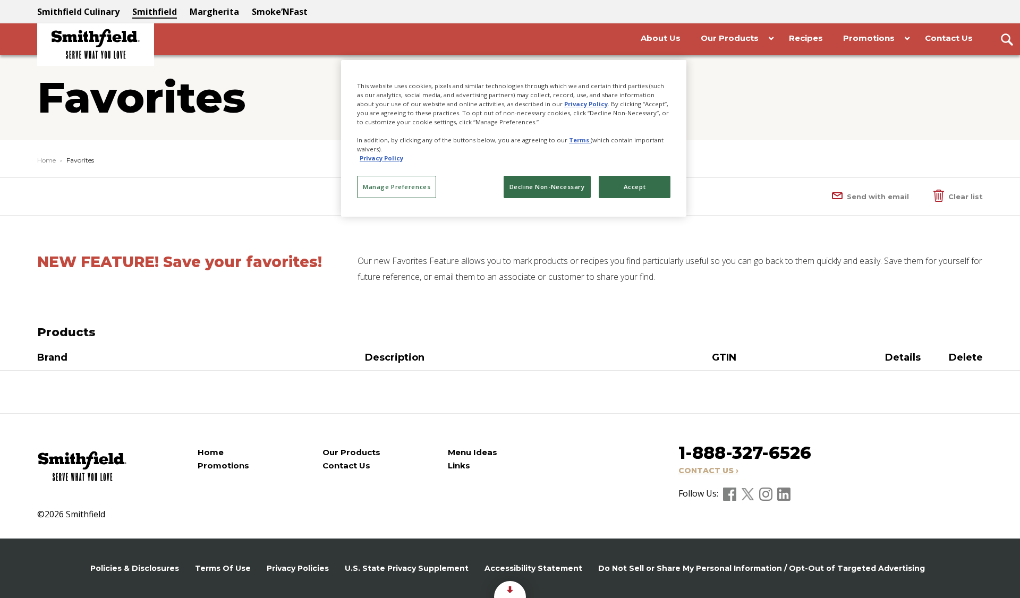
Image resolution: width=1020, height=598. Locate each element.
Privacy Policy (586, 104)
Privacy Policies (298, 568)
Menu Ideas (472, 452)
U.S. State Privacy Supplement (407, 568)
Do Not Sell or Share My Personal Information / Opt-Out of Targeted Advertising (761, 568)
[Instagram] (767, 493)
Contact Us (346, 465)
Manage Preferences (396, 187)
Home (46, 160)
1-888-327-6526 (744, 453)
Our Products (351, 452)
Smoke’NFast (280, 12)
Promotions (223, 465)
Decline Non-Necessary (547, 187)
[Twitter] (748, 493)
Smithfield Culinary (78, 12)
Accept (634, 187)
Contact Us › (708, 470)
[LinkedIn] (783, 493)
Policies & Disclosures (134, 568)
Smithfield (154, 12)
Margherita (214, 12)
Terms (580, 140)
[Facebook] (730, 493)
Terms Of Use (223, 568)
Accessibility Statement (533, 568)
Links (459, 465)
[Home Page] (95, 44)
